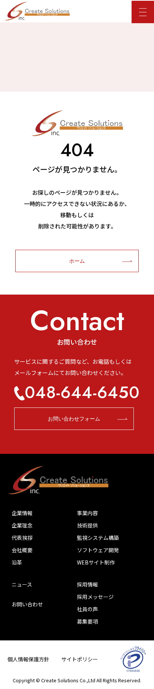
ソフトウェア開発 (98, 550)
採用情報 (87, 584)
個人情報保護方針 (28, 659)
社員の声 (87, 609)
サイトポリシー (79, 659)
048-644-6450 (82, 392)
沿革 (17, 562)
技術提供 (87, 525)
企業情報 (22, 513)
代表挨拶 (22, 537)
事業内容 (87, 513)
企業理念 (22, 525)
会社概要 (22, 550)
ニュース (22, 584)
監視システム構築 (98, 537)
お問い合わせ (27, 604)
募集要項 (87, 621)
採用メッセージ (95, 596)
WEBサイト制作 (96, 562)
